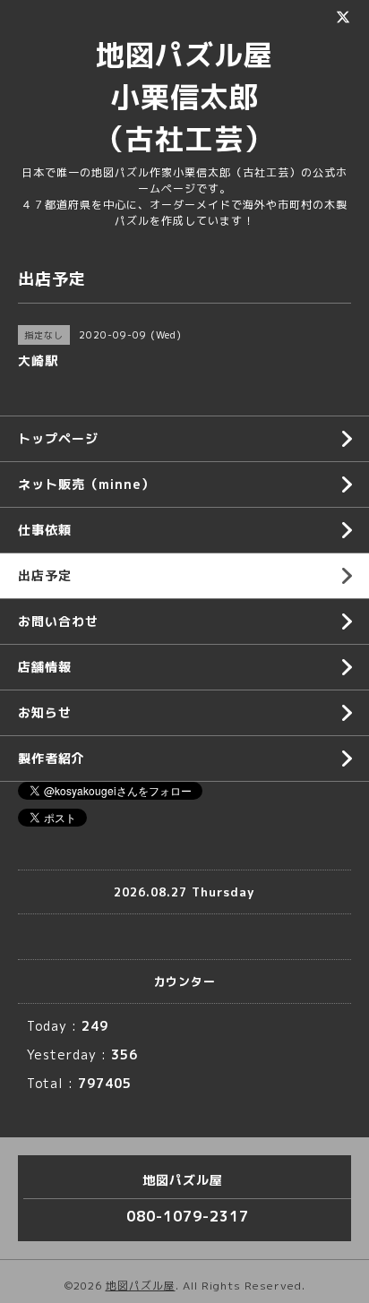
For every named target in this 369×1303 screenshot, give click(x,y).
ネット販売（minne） (86, 484)
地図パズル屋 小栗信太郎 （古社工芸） (199, 97)
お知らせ (45, 712)
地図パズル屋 (141, 1285)
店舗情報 (45, 666)
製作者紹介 (51, 758)
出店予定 (45, 575)
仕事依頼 (45, 529)
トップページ (58, 438)
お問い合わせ (58, 621)
